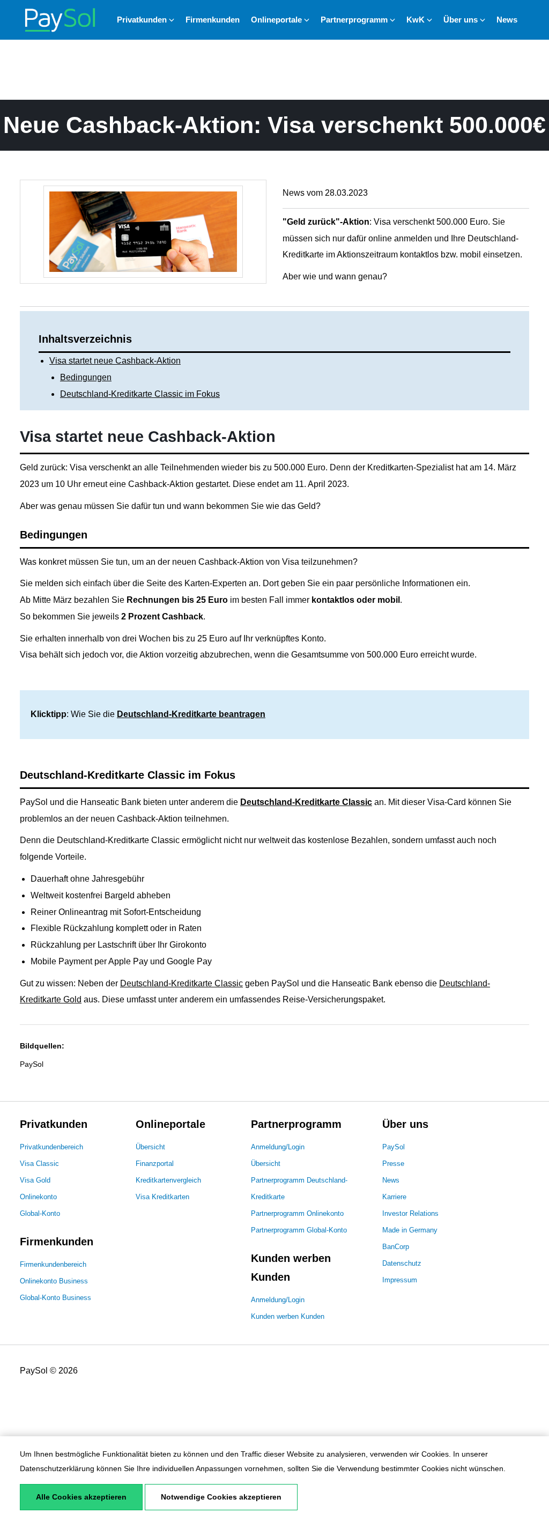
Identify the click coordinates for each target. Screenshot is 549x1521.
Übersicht (150, 1147)
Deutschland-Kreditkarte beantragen (191, 714)
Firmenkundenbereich (53, 1264)
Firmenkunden (213, 19)
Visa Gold (35, 1180)
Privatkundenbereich (51, 1147)
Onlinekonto (38, 1197)
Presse (393, 1164)
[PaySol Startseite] (60, 19)
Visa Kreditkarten (162, 1197)
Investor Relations (410, 1213)
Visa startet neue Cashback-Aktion (115, 360)
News (506, 19)
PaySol (393, 1147)
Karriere (394, 1197)
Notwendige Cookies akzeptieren (221, 1497)
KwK (415, 19)
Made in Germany (409, 1230)
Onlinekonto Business (54, 1281)
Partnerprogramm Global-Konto (299, 1230)
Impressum (399, 1280)
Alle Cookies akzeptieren (81, 1497)
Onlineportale (276, 19)
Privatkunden (142, 19)
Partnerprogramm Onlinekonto (297, 1213)
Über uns (460, 19)
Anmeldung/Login (278, 1147)
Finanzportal (155, 1164)
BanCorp (395, 1247)
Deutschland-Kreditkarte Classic (306, 802)
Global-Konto (40, 1213)
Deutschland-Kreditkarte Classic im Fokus (140, 393)
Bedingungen (86, 377)
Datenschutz (401, 1263)
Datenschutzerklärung (57, 1468)
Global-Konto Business (55, 1298)
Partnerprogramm (354, 19)
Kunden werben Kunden (287, 1316)
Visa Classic (39, 1164)
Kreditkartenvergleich (168, 1180)
